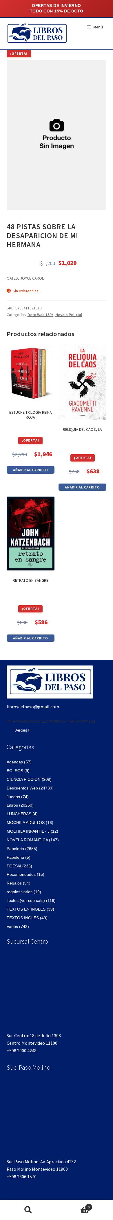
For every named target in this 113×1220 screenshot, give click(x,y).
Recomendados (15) (25, 874)
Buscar (28, 1210)
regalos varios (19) (24, 891)
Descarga (22, 730)
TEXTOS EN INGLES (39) (30, 909)
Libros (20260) (20, 805)
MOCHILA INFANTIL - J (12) (32, 831)
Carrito (73, 1205)
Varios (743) (18, 926)
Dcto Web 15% (40, 314)
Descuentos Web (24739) (30, 788)
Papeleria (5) (18, 857)
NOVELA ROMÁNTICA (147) (33, 840)
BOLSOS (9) (18, 770)
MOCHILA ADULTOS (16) (30, 822)
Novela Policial (68, 314)
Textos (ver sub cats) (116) (31, 900)
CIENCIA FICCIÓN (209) (29, 779)
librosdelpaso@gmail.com (33, 707)
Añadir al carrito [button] (30, 470)
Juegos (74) (18, 796)
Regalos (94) (18, 883)
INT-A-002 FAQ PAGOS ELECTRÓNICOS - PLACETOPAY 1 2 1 (51, 721)
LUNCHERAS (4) (22, 813)
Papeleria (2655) (22, 848)
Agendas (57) (19, 762)
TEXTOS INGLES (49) (27, 918)
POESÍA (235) (19, 866)
